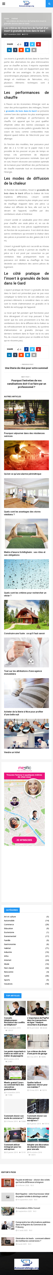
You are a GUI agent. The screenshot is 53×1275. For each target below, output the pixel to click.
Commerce (9, 924)
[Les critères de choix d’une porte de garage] (38, 1041)
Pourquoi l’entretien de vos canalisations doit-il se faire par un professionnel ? (26, 383)
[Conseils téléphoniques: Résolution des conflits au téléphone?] (15, 1008)
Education (8, 928)
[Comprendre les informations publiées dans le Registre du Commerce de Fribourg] (7, 1225)
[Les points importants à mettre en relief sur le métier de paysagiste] (15, 1041)
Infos (6, 956)
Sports (7, 980)
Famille (7, 940)
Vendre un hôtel (12, 752)
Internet (7, 960)
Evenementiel (10, 936)
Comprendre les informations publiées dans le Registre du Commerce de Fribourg (33, 1224)
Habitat (7, 948)
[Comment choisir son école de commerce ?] (15, 1106)
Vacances (8, 983)
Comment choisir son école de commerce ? (14, 1117)
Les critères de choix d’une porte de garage (37, 1052)
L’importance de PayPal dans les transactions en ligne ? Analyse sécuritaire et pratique (38, 1021)
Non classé (9, 968)
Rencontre (8, 972)
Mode (6, 964)
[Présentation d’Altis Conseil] (7, 1211)
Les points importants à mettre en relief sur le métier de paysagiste (14, 1053)
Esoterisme (9, 932)
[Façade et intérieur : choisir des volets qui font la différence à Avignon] (7, 1183)
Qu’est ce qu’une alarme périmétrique (22, 474)
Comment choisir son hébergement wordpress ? (37, 1118)
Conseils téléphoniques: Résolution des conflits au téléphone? (14, 1021)
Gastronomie (10, 944)
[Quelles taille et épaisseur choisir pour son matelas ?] (38, 1073)
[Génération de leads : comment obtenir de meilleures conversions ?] (7, 1241)
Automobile (9, 920)
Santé (6, 975)
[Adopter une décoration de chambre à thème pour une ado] (38, 1135)
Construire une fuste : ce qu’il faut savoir (24, 633)
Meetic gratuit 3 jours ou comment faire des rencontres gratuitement (14, 1085)
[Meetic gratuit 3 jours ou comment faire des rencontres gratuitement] (15, 1073)
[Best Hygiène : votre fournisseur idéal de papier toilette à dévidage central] (7, 1197)
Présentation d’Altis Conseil (28, 1208)
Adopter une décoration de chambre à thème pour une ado (38, 1147)
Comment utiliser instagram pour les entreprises (12, 1147)
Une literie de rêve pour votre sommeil (26, 368)
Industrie (8, 952)
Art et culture (10, 916)
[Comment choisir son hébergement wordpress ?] (38, 1106)
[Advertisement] (26, 873)
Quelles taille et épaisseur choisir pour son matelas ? (37, 1084)
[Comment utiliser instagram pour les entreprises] (15, 1135)
